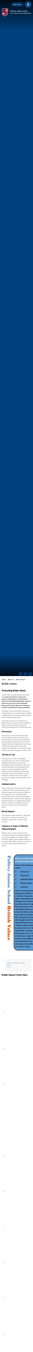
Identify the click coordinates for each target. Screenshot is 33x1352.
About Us (11, 679)
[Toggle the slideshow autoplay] (30, 674)
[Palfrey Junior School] (5, 12)
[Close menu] (28, 4)
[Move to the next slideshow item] (25, 674)
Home (4, 679)
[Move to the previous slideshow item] (20, 674)
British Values (20, 679)
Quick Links (17, 5)
